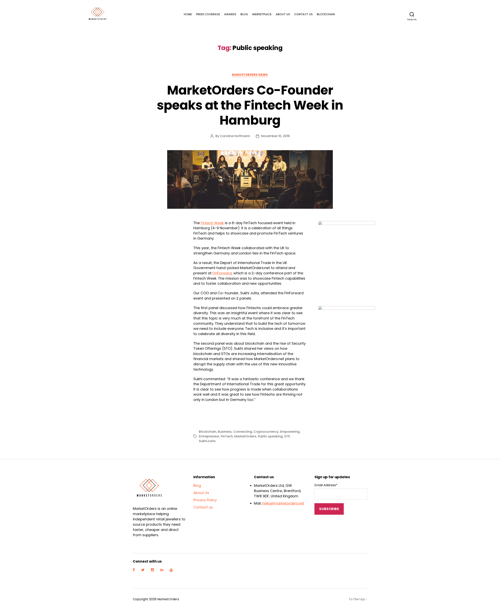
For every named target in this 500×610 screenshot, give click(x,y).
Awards (230, 14)
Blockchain (326, 14)
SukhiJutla (207, 441)
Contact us (303, 14)
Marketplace (261, 14)
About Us (283, 14)
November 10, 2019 (275, 136)
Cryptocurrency (266, 431)
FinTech (227, 436)
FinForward (222, 273)
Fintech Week (212, 222)
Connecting (242, 431)
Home (188, 14)
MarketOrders (245, 436)
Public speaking (270, 436)
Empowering (290, 431)
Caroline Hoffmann (235, 136)
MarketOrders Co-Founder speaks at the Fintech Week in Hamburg (250, 105)
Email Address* (326, 485)
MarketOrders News (250, 75)
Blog (244, 14)
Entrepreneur (209, 436)
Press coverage (208, 14)
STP (287, 436)
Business (225, 431)
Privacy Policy (205, 500)
